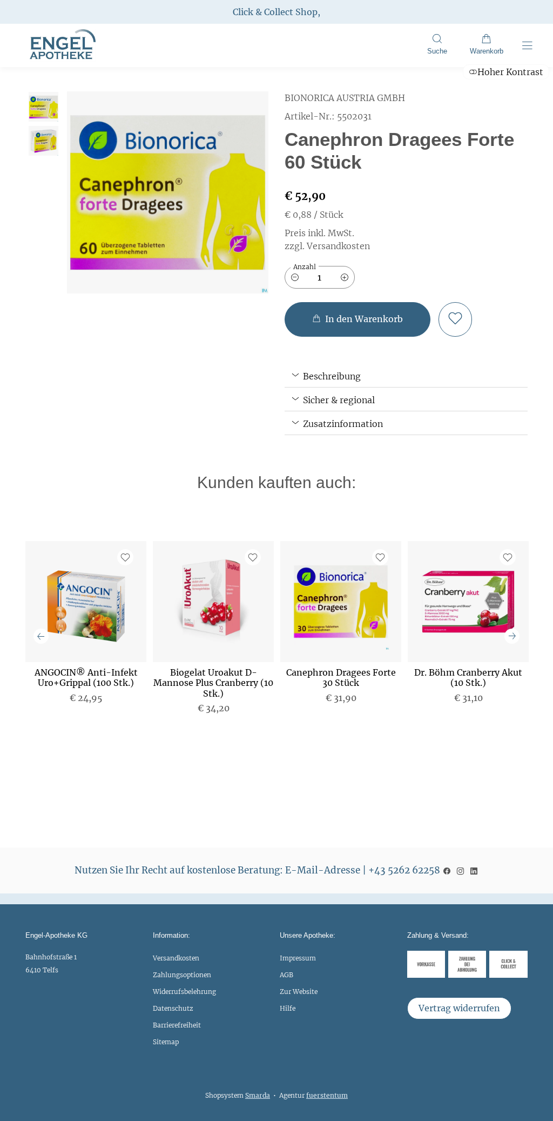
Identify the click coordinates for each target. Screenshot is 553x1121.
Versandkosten (176, 958)
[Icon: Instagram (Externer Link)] (460, 870)
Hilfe (287, 1008)
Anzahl (304, 267)
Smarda (257, 1095)
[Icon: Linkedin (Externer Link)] (473, 870)
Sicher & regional (338, 400)
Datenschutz (173, 1008)
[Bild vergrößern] (167, 192)
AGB (286, 975)
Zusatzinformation (342, 423)
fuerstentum (327, 1095)
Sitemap (166, 1042)
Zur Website (299, 994)
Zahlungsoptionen (182, 975)
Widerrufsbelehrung (184, 991)
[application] (357, 319)
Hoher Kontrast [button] (510, 71)
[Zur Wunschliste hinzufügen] (455, 319)
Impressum (298, 958)
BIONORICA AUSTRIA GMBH (345, 97)
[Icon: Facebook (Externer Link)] (446, 870)
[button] (437, 45)
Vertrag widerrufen (459, 1008)
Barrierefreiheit (177, 1025)
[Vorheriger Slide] (41, 636)
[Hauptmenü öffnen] (527, 45)
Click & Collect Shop (275, 11)
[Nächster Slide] (512, 636)
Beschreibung (331, 376)
